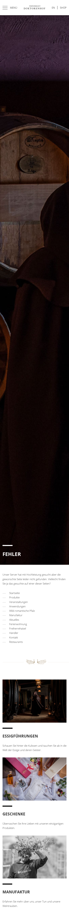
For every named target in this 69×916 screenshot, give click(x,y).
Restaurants (16, 642)
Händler (13, 633)
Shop (63, 7)
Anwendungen (17, 606)
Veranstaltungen (18, 602)
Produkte (14, 597)
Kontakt (13, 637)
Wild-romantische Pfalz (22, 610)
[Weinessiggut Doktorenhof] (34, 7)
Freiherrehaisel (17, 628)
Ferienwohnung (18, 624)
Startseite (14, 593)
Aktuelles (14, 619)
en (53, 7)
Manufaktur (15, 615)
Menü (13, 7)
